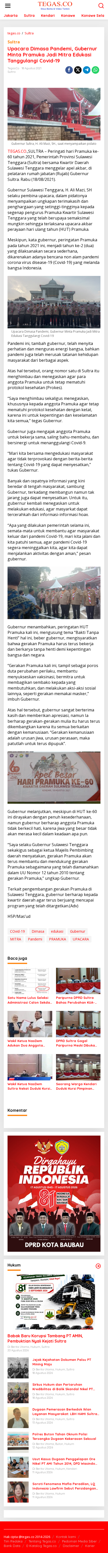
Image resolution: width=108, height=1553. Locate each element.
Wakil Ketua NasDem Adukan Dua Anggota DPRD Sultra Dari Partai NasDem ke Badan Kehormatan (27, 1043)
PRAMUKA (57, 939)
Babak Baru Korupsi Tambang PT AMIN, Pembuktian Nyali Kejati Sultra (45, 1338)
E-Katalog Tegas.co (41, 1546)
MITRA (15, 939)
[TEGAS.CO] (55, 5)
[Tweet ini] (78, 70)
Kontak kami (66, 1537)
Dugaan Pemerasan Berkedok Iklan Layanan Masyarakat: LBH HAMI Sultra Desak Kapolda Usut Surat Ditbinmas (64, 1411)
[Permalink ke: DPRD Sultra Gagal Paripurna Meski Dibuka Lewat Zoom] (78, 1023)
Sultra (14, 42)
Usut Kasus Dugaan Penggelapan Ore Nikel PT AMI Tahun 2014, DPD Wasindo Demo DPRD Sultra (63, 1461)
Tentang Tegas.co (42, 1541)
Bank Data (12, 1546)
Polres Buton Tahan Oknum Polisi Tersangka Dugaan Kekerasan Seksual (64, 1436)
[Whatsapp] (95, 70)
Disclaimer (71, 1546)
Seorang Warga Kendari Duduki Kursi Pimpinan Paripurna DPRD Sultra (76, 1086)
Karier (90, 1546)
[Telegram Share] (86, 70)
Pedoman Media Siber (79, 1541)
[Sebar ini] (69, 70)
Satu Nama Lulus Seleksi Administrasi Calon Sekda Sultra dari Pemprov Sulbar (29, 1000)
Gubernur (77, 931)
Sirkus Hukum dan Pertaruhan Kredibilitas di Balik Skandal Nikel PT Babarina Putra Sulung (62, 1386)
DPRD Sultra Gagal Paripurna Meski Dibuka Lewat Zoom (75, 1043)
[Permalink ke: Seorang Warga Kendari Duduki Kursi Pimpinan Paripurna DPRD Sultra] (78, 1067)
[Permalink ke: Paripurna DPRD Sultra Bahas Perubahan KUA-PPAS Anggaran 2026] (78, 980)
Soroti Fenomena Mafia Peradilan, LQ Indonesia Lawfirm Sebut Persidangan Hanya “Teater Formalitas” (64, 1486)
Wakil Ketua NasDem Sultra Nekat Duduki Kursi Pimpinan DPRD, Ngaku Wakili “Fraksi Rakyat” (29, 1086)
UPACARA (81, 939)
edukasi (57, 931)
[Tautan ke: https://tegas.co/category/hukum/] (98, 1266)
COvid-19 (17, 931)
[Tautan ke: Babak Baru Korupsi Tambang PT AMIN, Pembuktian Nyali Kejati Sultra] (54, 1302)
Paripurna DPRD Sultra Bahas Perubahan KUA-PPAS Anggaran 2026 (75, 1000)
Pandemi (35, 939)
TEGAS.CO (17, 151)
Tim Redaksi (13, 1541)
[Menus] (8, 6)
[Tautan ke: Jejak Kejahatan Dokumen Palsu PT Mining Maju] (18, 1367)
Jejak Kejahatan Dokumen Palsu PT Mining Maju (61, 1362)
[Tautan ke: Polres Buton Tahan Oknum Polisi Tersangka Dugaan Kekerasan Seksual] (18, 1441)
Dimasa (38, 931)
